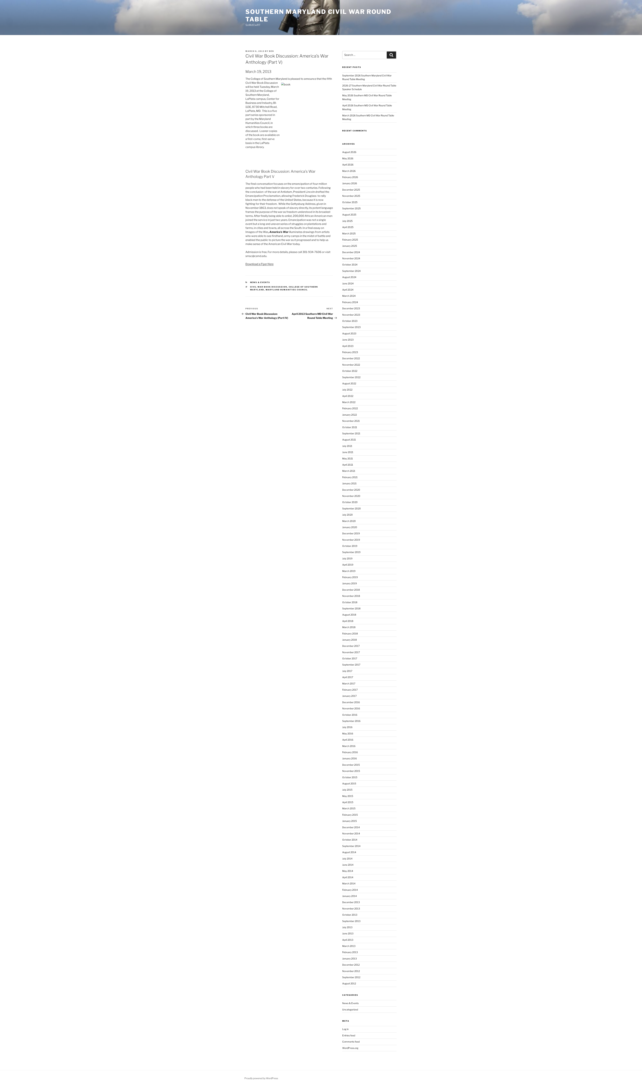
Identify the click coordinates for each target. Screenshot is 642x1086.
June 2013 (347, 933)
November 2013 (351, 908)
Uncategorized (350, 1009)
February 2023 (350, 352)
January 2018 (349, 639)
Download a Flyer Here (259, 264)
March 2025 (349, 233)
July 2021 (347, 446)
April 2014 (347, 877)
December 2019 (351, 533)
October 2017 (349, 658)
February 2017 (350, 689)
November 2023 (351, 314)
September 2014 (351, 846)
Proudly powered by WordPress (261, 1078)
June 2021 (347, 452)
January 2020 (349, 527)
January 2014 (349, 896)
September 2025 (351, 208)
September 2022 (351, 377)
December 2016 (351, 702)
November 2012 (351, 971)
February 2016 (350, 752)
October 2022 (349, 370)
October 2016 (349, 714)
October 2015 (349, 777)
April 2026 (347, 164)
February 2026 (350, 177)
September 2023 (351, 327)
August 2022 (349, 383)
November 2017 (351, 652)
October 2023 (349, 320)
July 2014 (347, 858)
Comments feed (351, 1041)
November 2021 (351, 420)
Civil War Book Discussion (268, 287)
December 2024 (351, 252)
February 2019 (350, 577)
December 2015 (351, 764)
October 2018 (349, 602)
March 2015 (348, 808)
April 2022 (347, 396)
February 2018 (350, 633)
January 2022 (349, 414)
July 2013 (347, 927)
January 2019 (349, 583)
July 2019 (347, 558)
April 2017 (347, 677)
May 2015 (347, 796)
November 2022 (351, 364)
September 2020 (351, 508)
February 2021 (350, 477)
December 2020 (351, 489)
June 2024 (348, 283)
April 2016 (347, 739)
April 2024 (347, 289)
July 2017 (347, 671)
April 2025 (347, 227)
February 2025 (350, 239)
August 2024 (349, 277)
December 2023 (351, 308)
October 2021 (349, 427)
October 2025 (349, 202)
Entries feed (348, 1035)
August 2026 (349, 152)
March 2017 (348, 683)
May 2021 (347, 458)
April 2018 (347, 621)
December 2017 (351, 645)
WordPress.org (350, 1048)
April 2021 (347, 464)
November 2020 (351, 496)
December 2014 (351, 827)
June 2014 (347, 864)
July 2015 (347, 789)
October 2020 (350, 502)
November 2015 (351, 771)
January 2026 (349, 183)
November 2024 (351, 258)
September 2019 (351, 552)
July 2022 (347, 389)
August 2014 (349, 852)
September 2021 (351, 433)
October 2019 (349, 546)
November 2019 (351, 539)
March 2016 (348, 746)
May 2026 (347, 158)
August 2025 (349, 214)
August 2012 (349, 983)
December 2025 (351, 189)
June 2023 (348, 339)
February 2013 (350, 952)
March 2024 (349, 295)
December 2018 (351, 589)
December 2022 (351, 358)
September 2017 (351, 664)
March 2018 (348, 627)
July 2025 (347, 221)
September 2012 (351, 977)
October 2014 (349, 839)
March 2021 (348, 470)
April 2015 (347, 802)
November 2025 (351, 195)
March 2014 (348, 883)
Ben (271, 51)
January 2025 (349, 245)
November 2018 (351, 595)
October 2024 (349, 264)
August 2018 (349, 614)
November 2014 (351, 833)
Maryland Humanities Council (287, 290)
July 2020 (347, 514)
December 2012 (351, 964)
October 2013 (349, 914)
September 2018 (351, 608)
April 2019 (347, 564)
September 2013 (351, 921)
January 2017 (349, 695)
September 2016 (351, 721)
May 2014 (347, 871)
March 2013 (348, 946)
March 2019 (348, 571)
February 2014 (350, 889)
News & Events (260, 282)
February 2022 (350, 408)
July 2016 (347, 727)
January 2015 (349, 821)
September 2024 (351, 270)
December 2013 (351, 902)
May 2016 (347, 733)
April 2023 (347, 346)
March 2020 (349, 521)
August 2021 (349, 439)
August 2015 (349, 783)
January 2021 (349, 483)
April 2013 (347, 939)
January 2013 (349, 958)
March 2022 (348, 402)
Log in (345, 1029)
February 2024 (350, 302)
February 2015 (350, 814)
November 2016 (351, 708)
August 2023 (349, 333)
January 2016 (349, 758)
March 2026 (349, 171)
